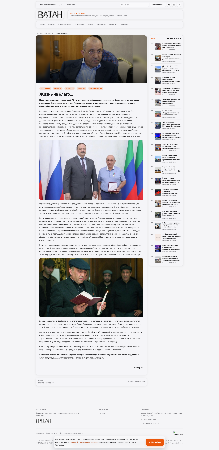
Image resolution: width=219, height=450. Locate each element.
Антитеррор (79, 24)
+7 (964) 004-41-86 (148, 419)
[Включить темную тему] (169, 5)
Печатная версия (158, 5)
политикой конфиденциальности (83, 442)
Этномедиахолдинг (48, 5)
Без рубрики (48, 33)
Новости (51, 24)
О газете (90, 24)
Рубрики (124, 24)
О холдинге (40, 433)
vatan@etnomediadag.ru (150, 423)
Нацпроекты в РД (64, 24)
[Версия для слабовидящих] (174, 5)
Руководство (101, 24)
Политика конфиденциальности (71, 433)
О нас (61, 5)
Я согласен (155, 442)
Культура (81, 88)
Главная (41, 24)
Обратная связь (51, 433)
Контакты (71, 5)
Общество (70, 88)
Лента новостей (95, 88)
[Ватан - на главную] (50, 14)
